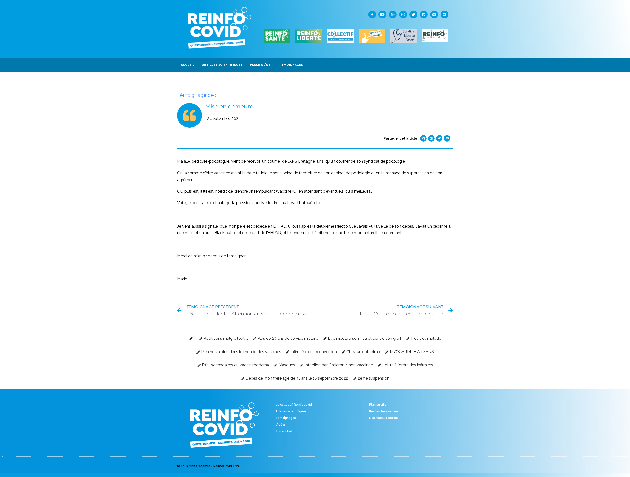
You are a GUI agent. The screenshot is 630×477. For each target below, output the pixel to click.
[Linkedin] (424, 14)
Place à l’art (284, 431)
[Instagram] (403, 14)
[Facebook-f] (372, 14)
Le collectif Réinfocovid (294, 404)
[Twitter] (413, 14)
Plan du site (377, 404)
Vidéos (281, 424)
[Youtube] (382, 14)
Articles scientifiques (291, 411)
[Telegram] (434, 14)
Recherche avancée (383, 411)
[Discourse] (444, 14)
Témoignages (286, 418)
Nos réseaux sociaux (383, 418)
